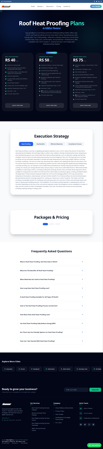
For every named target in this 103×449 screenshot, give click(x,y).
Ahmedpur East (82, 369)
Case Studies (59, 414)
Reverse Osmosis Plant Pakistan (39, 414)
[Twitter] (96, 1)
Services (40, 6)
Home (33, 6)
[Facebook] (94, 1)
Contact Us (66, 6)
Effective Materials (57, 144)
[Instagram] (101, 1)
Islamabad (9, 369)
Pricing (59, 6)
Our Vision (58, 422)
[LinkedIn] (98, 1)
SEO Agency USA (20, 441)
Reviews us (15, 443)
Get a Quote (96, 6)
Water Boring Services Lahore (38, 429)
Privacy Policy (59, 411)
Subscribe (95, 390)
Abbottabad (50, 369)
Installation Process (75, 144)
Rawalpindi (36, 369)
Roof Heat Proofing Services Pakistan (40, 409)
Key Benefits (41, 144)
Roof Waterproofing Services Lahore (41, 419)
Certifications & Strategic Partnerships (62, 418)
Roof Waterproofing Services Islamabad (41, 424)
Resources (49, 6)
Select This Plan (17, 105)
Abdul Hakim (66, 369)
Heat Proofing (26, 144)
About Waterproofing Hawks (64, 408)
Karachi (22, 369)
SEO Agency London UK (8, 441)
